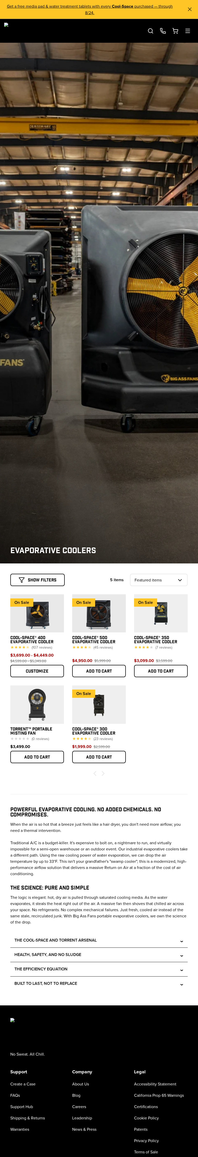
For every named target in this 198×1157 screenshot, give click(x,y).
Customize (37, 670)
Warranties (19, 1129)
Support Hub (21, 1106)
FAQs (15, 1095)
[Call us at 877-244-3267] (163, 31)
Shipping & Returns (27, 1118)
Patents (140, 1129)
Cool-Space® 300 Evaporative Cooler (93, 730)
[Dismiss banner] (190, 9)
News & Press (84, 1129)
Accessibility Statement (155, 1084)
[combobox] (159, 580)
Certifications (146, 1106)
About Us (80, 1084)
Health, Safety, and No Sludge (99, 955)
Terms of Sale (146, 1152)
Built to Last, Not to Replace (99, 983)
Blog (76, 1095)
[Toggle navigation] (188, 31)
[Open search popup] (150, 31)
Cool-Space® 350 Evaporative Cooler (155, 639)
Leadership (82, 1118)
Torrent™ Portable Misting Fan (31, 730)
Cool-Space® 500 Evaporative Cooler (93, 639)
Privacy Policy (146, 1140)
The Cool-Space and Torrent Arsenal (99, 940)
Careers (79, 1106)
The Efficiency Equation (99, 969)
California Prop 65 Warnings (159, 1095)
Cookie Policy (146, 1118)
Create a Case (23, 1084)
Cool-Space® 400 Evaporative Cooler (31, 639)
